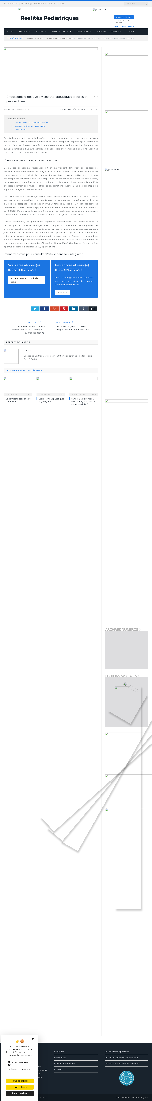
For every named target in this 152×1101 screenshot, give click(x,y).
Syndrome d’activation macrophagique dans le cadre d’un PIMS (83, 401)
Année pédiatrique (60, 32)
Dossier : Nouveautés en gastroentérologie (77, 109)
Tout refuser (19, 1087)
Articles (39, 32)
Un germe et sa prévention (109, 32)
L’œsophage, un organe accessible (32, 122)
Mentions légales (140, 1097)
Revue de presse (84, 32)
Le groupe (59, 1051)
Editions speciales (121, 676)
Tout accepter (19, 1080)
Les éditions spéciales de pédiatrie (121, 1063)
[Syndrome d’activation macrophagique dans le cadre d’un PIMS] (83, 386)
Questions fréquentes (64, 1063)
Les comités (60, 1057)
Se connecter (11, 3)
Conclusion (20, 129)
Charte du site (123, 1097)
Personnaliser (20, 1093)
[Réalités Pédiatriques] (48, 17)
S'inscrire (62, 292)
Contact (130, 32)
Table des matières (16, 118)
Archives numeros (121, 630)
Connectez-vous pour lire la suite (24, 280)
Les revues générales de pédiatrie (121, 1057)
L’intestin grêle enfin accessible (30, 126)
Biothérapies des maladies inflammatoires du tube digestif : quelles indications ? (28, 329)
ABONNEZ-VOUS (123, 17)
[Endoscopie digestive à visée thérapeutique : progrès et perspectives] (51, 69)
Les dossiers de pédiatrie (117, 1051)
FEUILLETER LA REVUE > (124, 27)
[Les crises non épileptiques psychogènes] (51, 386)
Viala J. (11, 109)
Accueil (10, 32)
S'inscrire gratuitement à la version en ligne (42, 3)
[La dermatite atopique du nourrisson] (18, 386)
